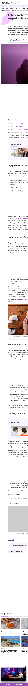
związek (11, 551)
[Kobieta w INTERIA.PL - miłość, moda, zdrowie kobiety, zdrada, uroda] (14, 3)
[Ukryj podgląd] (25, 667)
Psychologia (11, 10)
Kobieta (6, 10)
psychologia (19, 551)
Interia (2, 10)
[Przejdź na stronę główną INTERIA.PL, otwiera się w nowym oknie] (6, 3)
